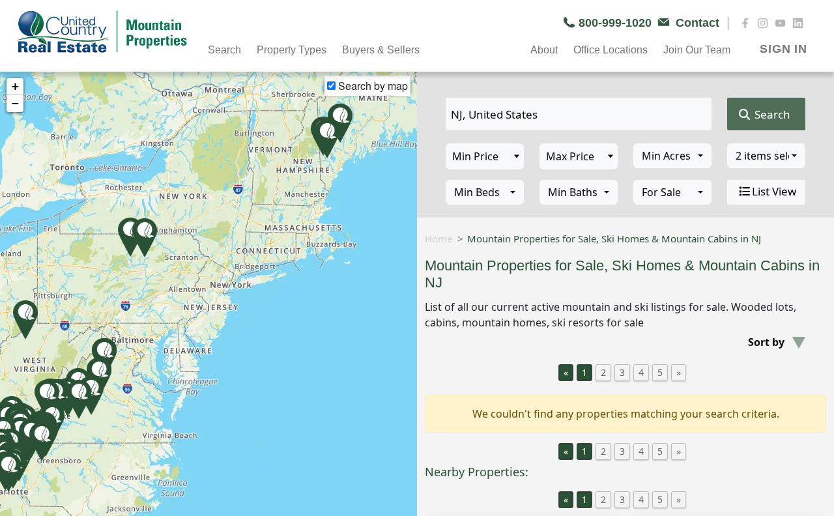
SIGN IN (783, 48)
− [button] (15, 103)
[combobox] (672, 155)
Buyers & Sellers (381, 49)
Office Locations (610, 49)
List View (774, 191)
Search (771, 114)
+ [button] (15, 86)
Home (438, 238)
